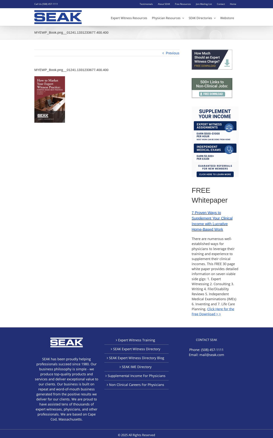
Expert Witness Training (136, 340)
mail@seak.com (211, 354)
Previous (172, 53)
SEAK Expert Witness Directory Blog (136, 358)
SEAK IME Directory (137, 367)
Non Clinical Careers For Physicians (136, 384)
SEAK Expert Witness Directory (136, 349)
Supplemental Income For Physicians (136, 375)
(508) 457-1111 (212, 349)
